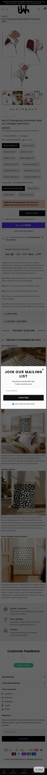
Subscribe (24, 398)
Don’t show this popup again (25, 404)
